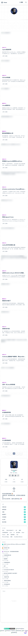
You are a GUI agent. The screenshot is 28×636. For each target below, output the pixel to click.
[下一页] (21, 453)
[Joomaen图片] (13, 475)
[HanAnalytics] (15, 475)
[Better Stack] (18, 475)
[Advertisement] (14, 607)
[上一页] (7, 453)
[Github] (10, 475)
